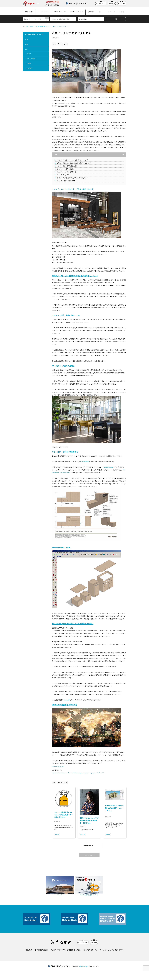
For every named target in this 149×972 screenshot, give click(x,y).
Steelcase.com (64, 472)
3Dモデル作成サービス (60, 12)
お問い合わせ (112, 3)
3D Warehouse (84, 461)
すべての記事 (29, 68)
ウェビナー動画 (121, 3)
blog (69, 942)
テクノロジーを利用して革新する (65, 172)
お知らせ (121, 12)
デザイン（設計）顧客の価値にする (66, 166)
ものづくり (28, 53)
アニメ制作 (28, 63)
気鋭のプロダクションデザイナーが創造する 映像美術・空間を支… (89, 820)
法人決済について (90, 950)
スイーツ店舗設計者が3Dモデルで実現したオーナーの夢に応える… (63, 814)
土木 (26, 49)
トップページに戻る (89, 855)
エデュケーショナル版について (112, 950)
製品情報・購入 (29, 12)
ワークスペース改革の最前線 (64, 169)
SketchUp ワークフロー (62, 175)
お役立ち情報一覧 (31, 26)
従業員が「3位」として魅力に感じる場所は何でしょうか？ (73, 163)
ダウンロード (111, 12)
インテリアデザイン (30, 58)
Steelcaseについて (58, 766)
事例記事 (57, 834)
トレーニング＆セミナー (44, 12)
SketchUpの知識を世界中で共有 (65, 181)
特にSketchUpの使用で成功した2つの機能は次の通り (71, 178)
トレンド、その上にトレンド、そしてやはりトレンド (71, 160)
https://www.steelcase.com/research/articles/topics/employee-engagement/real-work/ (77, 773)
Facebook (57, 942)
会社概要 (28, 950)
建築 (26, 39)
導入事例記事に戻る (89, 845)
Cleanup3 (66, 700)
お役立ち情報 (91, 12)
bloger (65, 942)
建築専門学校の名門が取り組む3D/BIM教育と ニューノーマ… (114, 808)
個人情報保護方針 (42, 950)
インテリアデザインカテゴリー (61, 26)
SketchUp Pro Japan (83, 966)
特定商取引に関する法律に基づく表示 (66, 950)
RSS (61, 942)
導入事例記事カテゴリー (44, 26)
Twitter (52, 942)
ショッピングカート (100, 3)
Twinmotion (60, 895)
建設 (26, 44)
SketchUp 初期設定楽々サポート (89, 895)
